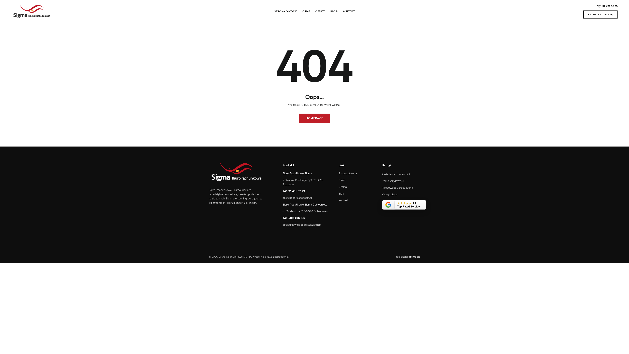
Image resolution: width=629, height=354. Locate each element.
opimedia (414, 256)
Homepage (314, 118)
